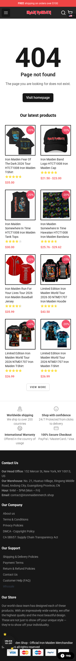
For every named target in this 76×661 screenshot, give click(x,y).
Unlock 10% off (8, 642)
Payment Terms (13, 562)
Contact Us (10, 574)
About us (9, 513)
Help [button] (68, 655)
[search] (63, 12)
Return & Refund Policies (19, 568)
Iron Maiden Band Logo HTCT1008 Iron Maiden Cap (54, 164)
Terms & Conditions (15, 519)
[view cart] (70, 12)
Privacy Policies (13, 525)
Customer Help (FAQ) (17, 580)
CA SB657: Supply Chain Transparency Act (30, 537)
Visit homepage (38, 98)
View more (38, 387)
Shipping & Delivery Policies (20, 556)
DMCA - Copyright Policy (19, 531)
